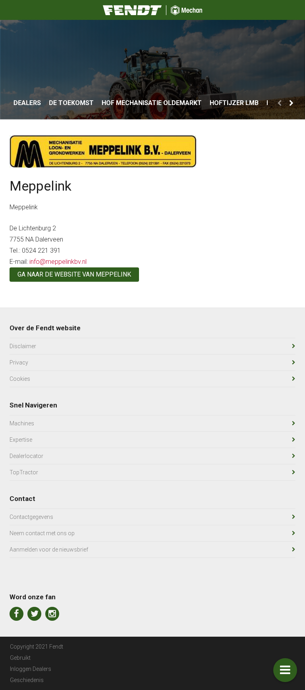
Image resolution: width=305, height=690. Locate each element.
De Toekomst (71, 103)
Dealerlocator (26, 456)
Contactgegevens (31, 517)
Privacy (19, 362)
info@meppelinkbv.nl (58, 261)
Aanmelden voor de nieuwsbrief (49, 549)
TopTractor (24, 472)
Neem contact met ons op (42, 533)
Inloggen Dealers (30, 669)
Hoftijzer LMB (234, 103)
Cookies (20, 379)
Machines (22, 423)
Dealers (27, 103)
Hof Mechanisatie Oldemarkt (152, 103)
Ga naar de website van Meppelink (74, 274)
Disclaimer (23, 346)
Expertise (21, 440)
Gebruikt (20, 658)
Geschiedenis (27, 680)
